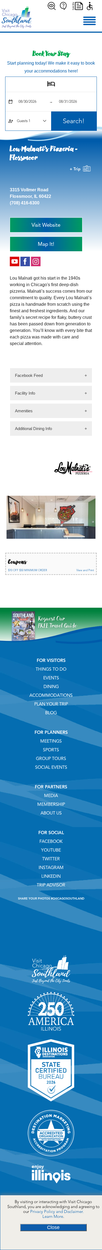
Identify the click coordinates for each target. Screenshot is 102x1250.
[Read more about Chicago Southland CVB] (51, 985)
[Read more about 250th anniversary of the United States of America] (50, 1032)
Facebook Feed (29, 375)
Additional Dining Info (33, 428)
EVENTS (51, 678)
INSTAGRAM (51, 867)
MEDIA (51, 795)
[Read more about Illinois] (51, 1185)
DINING (51, 686)
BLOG (51, 713)
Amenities (24, 410)
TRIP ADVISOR (51, 885)
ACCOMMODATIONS (51, 695)
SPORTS (51, 750)
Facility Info (25, 393)
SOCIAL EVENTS (51, 767)
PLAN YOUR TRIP (51, 704)
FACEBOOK (51, 841)
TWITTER (51, 859)
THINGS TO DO (51, 669)
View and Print (85, 570)
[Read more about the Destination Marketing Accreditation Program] (50, 1158)
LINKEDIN (51, 876)
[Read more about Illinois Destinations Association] (50, 1103)
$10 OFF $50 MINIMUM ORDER (27, 570)
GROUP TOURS (51, 758)
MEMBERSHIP (51, 804)
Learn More (52, 1216)
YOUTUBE (51, 850)
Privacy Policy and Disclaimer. (57, 1211)
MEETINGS (51, 741)
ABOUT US (51, 813)
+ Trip (76, 169)
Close (53, 1227)
